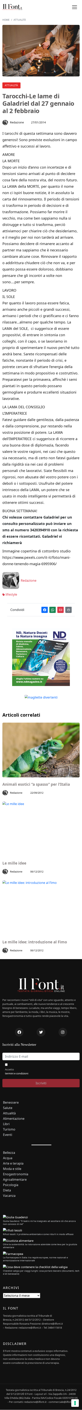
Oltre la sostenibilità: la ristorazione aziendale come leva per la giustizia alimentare (40, 1246)
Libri (6, 1124)
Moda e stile (12, 1168)
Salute (7, 1107)
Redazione (17, 122)
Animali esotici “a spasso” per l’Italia (36, 784)
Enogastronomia (15, 1174)
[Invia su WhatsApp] (52, 610)
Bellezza (9, 1152)
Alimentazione (13, 1118)
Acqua (7, 1158)
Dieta (7, 1190)
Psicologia (10, 1184)
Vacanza (9, 1195)
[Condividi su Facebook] (44, 610)
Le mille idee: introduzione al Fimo (34, 942)
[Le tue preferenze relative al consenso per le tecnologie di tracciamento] (75, 1403)
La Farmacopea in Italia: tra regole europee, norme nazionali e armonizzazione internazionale (35, 1259)
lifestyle (11, 594)
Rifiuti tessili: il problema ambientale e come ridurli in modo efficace (38, 1234)
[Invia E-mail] (60, 610)
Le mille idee (14, 863)
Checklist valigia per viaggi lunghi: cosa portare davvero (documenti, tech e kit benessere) (41, 1272)
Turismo (9, 1129)
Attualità (11, 85)
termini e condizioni (16, 1073)
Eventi (7, 1134)
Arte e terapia (13, 1163)
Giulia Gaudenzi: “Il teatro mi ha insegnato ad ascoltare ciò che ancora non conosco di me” (39, 1222)
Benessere (11, 1102)
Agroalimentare (15, 1179)
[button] (74, 7)
